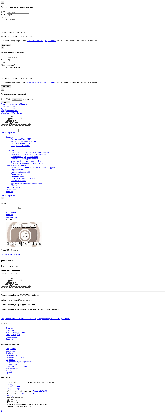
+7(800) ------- (12, 385)
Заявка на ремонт (8, 133)
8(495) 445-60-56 (8, 108)
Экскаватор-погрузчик (15, 357)
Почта (4, 17)
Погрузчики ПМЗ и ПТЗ (21, 139)
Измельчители (12, 150)
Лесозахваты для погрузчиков (23, 178)
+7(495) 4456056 (13, 389)
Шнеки (14, 185)
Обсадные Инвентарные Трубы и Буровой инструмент (33, 168)
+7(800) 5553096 (13, 387)
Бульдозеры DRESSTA (20, 146)
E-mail (4, 62)
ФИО (3, 12)
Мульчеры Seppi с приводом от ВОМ (26, 161)
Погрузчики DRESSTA (20, 143)
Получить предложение (11, 254)
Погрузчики (11, 349)
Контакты (16, 104)
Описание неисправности (12, 67)
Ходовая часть (12, 368)
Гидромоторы (11, 189)
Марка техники (8, 65)
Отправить (6, 45)
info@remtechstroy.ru (9, 111)
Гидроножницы (17, 176)
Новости (23, 104)
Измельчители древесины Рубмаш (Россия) (28, 154)
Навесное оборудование (16, 165)
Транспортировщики (19, 148)
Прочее (9, 373)
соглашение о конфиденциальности (41, 41)
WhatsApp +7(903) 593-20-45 (12, 113)
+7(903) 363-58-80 (39, 391)
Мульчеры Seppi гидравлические (24, 159)
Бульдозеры (10, 351)
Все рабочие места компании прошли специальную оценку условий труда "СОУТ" (35, 319)
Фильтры (9, 371)
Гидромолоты (16, 174)
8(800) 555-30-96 (8, 106)
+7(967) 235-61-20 (27, 393)
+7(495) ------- (12, 395)
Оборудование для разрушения (18, 362)
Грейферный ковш (18, 181)
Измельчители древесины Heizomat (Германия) (30, 152)
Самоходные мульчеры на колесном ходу (27, 163)
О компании (6, 104)
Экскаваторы (11, 355)
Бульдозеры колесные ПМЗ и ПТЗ (25, 141)
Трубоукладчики (13, 353)
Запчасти (9, 192)
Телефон (5, 15)
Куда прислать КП (8, 32)
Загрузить (5, 102)
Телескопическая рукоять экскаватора (26, 183)
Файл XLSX (6, 99)
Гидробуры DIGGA (19, 170)
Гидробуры (10, 360)
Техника (9, 137)
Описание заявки (8, 20)
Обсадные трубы (13, 187)
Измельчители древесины (16, 366)
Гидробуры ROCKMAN (21, 172)
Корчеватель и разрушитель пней (24, 157)
